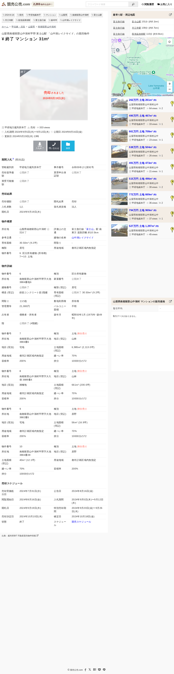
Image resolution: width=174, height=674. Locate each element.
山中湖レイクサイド (71, 20)
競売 (21, 15)
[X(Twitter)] (90, 669)
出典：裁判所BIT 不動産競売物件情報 (19, 536)
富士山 (90, 229)
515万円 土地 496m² (142, 178)
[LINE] (104, 669)
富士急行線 (41, 20)
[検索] (133, 4)
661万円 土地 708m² (142, 131)
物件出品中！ (43, 4)
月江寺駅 (9, 20)
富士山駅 (98, 15)
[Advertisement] (54, 55)
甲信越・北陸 (18, 26)
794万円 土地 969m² (142, 210)
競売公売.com (76, 670)
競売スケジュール (81, 521)
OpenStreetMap (154, 95)
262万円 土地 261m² (142, 99)
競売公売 (14, 4)
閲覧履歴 (149, 4)
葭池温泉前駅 (24, 20)
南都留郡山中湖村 (80, 15)
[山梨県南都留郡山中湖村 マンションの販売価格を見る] (170, 301)
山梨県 (64, 15)
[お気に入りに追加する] (68, 146)
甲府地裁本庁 (35, 15)
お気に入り (166, 4)
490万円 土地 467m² (142, 115)
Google (117, 94)
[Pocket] (99, 669)
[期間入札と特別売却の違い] (13, 159)
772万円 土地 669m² (142, 194)
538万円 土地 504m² (142, 147)
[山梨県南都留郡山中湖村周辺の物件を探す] (170, 14)
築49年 (54, 20)
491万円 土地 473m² (142, 162)
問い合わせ (54, 148)
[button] (130, 86)
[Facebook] (85, 669)
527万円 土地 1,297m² (144, 225)
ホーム (5, 26)
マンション (51, 15)
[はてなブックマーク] (94, 669)
